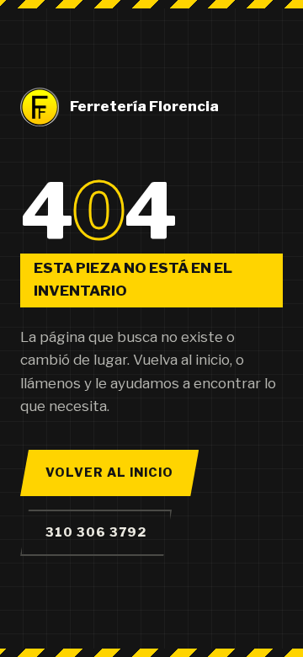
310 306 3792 (95, 532)
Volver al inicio (109, 472)
